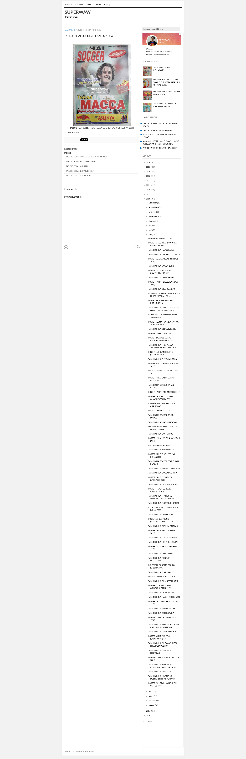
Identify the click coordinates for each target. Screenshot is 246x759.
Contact (98, 5)
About (88, 5)
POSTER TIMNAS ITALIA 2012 (160, 333)
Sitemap (107, 5)
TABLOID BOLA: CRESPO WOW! (161, 613)
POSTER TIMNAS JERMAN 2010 (161, 577)
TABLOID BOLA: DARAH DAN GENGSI (164, 597)
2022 (148, 181)
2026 (148, 162)
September (153, 216)
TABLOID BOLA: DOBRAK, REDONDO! (164, 503)
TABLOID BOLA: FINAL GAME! (160, 572)
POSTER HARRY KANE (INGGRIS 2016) (164, 392)
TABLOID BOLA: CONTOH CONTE (162, 632)
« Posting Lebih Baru (66, 247)
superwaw (78, 12)
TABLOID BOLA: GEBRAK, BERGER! (80, 171)
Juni (150, 230)
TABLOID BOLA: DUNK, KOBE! (160, 434)
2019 (148, 194)
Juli (150, 226)
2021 (148, 185)
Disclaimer (79, 5)
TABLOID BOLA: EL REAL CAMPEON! (163, 538)
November (153, 207)
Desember (153, 203)
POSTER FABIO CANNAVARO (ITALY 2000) (160, 148)
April (151, 692)
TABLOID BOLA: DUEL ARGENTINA (162, 473)
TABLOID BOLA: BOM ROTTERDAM (163, 581)
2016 (148, 715)
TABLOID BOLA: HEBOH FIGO (160, 672)
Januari (152, 705)
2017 (148, 711)
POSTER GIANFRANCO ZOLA (160, 238)
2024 (148, 172)
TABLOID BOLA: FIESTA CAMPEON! (162, 359)
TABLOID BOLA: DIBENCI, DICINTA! (163, 542)
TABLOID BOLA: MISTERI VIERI (161, 450)
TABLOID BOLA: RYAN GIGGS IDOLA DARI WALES (86, 157)
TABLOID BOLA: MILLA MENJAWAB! (81, 162)
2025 (148, 167)
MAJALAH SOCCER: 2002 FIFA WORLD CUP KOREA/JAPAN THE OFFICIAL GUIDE (166, 82)
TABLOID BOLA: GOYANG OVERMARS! (164, 254)
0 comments (70, 40)
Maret (151, 696)
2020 (148, 190)
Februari (152, 701)
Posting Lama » (138, 247)
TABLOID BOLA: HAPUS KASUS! (161, 250)
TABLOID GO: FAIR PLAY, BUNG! (79, 176)
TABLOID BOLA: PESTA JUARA (160, 554)
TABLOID (72, 30)
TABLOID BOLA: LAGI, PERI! (77, 166)
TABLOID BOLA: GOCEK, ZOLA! (161, 266)
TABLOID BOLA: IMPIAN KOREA (161, 515)
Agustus (152, 221)
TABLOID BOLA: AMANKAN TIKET (162, 609)
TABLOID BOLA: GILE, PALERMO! (161, 289)
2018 (148, 199)
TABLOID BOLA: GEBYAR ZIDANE (162, 329)
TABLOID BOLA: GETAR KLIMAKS (162, 593)
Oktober (152, 212)
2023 (148, 176)
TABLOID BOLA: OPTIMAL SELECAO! (163, 526)
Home (66, 30)
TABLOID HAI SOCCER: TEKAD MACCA (88, 36)
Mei (150, 235)
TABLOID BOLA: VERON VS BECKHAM (164, 469)
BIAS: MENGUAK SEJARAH (159, 445)
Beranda (68, 5)
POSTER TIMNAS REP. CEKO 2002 (162, 411)
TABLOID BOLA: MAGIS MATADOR (162, 422)
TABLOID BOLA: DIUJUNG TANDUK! (163, 484)
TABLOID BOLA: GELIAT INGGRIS (161, 277)
